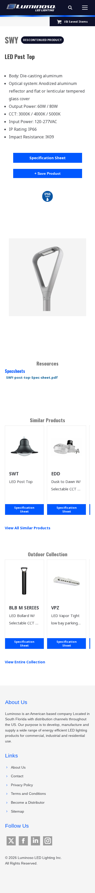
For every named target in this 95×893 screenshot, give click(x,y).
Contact (17, 776)
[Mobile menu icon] (85, 8)
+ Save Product (47, 173)
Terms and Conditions (28, 794)
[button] (47, 277)
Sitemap (17, 811)
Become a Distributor (28, 802)
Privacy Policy (22, 785)
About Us (18, 767)
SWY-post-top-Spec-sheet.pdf (32, 377)
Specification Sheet (47, 157)
